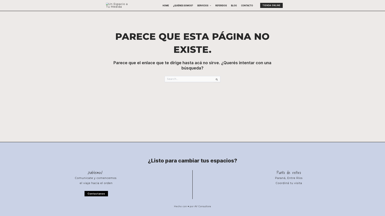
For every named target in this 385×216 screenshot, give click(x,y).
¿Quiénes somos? (183, 5)
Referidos (221, 5)
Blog (234, 5)
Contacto (247, 5)
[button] (209, 5)
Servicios (202, 5)
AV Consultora (202, 206)
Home (166, 5)
